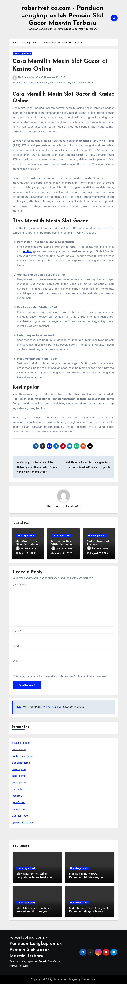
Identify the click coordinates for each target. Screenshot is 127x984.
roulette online (20, 809)
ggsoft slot (18, 802)
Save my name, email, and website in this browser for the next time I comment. (61, 676)
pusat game (19, 749)
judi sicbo (17, 789)
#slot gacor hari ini (59, 82)
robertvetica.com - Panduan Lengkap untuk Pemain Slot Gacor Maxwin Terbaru (62, 15)
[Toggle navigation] (11, 18)
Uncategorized (22, 53)
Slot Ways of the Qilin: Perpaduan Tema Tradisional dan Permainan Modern (35, 877)
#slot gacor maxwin (82, 82)
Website (17, 661)
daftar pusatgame (22, 756)
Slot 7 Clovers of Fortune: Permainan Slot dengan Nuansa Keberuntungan (33, 911)
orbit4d (27, 251)
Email (17, 646)
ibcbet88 (17, 795)
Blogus (73, 979)
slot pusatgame (21, 762)
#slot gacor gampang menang (32, 82)
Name (17, 631)
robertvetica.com (51, 707)
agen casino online (23, 822)
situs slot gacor (21, 742)
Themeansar (88, 979)
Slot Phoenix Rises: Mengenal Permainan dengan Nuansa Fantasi (88, 911)
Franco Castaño (31, 77)
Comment (19, 584)
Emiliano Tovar (29, 548)
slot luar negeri (20, 815)
